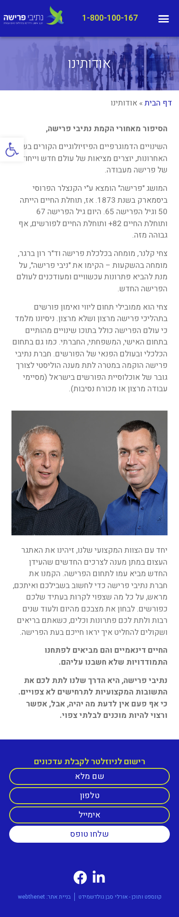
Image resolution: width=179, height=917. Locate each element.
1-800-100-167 (110, 18)
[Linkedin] (99, 877)
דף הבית (158, 103)
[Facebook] (80, 877)
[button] (12, 149)
